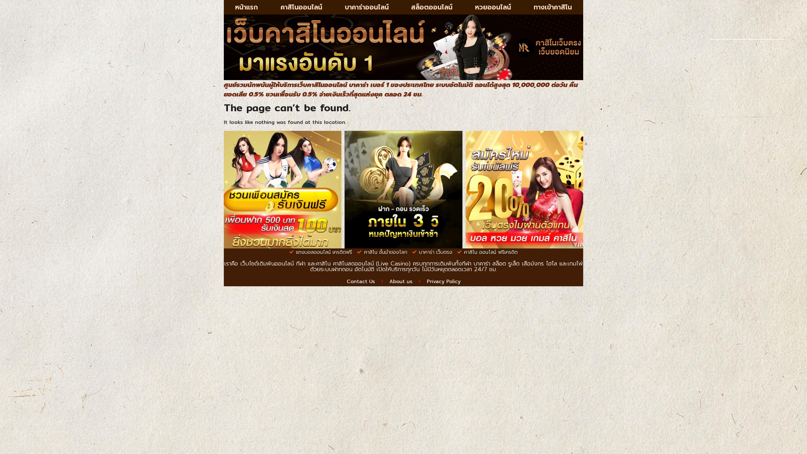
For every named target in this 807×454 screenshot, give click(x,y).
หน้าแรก (246, 7)
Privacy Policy (444, 281)
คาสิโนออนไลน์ (301, 7)
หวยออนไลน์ (493, 7)
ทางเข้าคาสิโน (553, 7)
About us (400, 281)
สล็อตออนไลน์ (431, 7)
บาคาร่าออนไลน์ (367, 7)
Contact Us (361, 281)
